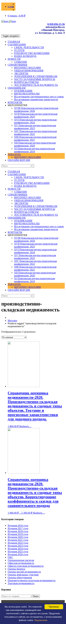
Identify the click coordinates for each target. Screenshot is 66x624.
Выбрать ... (25, 426)
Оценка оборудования (20, 577)
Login (11, 6)
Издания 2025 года (18, 551)
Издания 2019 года (18, 534)
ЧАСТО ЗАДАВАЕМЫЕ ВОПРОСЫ (34, 79)
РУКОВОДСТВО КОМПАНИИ (32, 53)
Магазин (12, 320)
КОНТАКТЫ (15, 102)
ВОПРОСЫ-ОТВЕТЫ (26, 82)
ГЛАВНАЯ (14, 41)
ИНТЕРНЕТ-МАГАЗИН (27, 67)
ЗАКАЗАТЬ (14, 154)
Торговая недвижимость (21, 583)
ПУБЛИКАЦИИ (23, 90)
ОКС (10, 557)
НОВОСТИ (14, 59)
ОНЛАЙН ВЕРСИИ (19, 160)
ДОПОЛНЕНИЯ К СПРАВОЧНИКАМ (35, 76)
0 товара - (16, 15)
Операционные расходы (21, 560)
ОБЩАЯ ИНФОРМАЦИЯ (28, 70)
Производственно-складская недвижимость (31, 580)
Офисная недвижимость (21, 563)
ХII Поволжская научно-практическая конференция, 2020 (35, 144)
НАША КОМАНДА (25, 56)
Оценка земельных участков (23, 574)
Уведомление (40, 620)
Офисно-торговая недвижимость (26, 566)
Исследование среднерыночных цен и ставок (39, 96)
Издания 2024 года (18, 548)
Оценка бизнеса (16, 568)
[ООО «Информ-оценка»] (8, 21)
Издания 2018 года (18, 531)
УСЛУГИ (19, 50)
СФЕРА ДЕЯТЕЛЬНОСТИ (29, 47)
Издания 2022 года (18, 542)
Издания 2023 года (18, 545)
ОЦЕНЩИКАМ (16, 88)
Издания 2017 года (18, 528)
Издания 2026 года (18, 554)
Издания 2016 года (18, 525)
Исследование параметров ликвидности (36, 99)
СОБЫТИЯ (20, 62)
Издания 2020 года (18, 537)
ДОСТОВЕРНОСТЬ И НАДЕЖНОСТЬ (36, 85)
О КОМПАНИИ (17, 44)
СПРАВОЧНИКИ (17, 64)
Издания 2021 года (18, 540)
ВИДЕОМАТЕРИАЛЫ (27, 93)
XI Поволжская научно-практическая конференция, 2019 (34, 150)
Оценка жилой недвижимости (24, 571)
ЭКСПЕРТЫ (21, 73)
